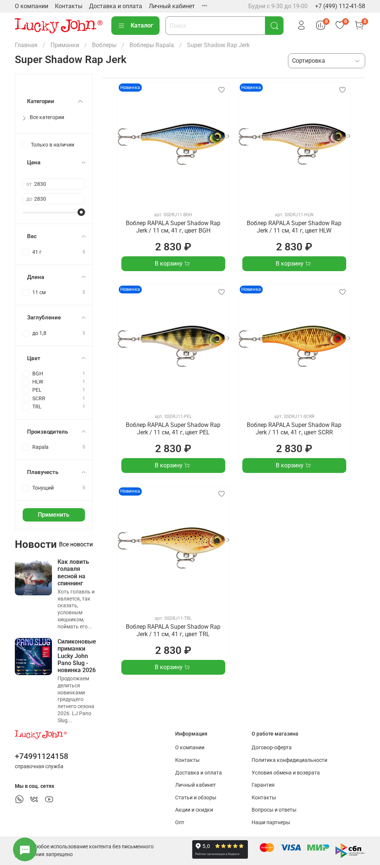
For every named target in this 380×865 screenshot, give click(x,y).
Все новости (76, 544)
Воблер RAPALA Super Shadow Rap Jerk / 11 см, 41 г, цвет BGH (173, 227)
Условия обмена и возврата (286, 773)
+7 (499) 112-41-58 (340, 6)
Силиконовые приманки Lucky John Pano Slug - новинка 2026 (77, 656)
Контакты (68, 6)
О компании (31, 6)
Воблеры (104, 45)
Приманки (64, 45)
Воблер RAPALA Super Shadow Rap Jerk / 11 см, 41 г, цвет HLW (294, 227)
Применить (53, 514)
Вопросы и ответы (274, 810)
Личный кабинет (172, 6)
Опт (179, 822)
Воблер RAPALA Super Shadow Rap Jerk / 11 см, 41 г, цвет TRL (173, 630)
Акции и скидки (194, 810)
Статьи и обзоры (195, 798)
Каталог (142, 25)
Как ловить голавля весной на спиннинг (73, 572)
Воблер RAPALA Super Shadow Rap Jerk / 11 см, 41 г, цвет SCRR (294, 428)
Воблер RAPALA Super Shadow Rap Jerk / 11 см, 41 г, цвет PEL (173, 428)
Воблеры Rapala (152, 45)
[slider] (81, 212)
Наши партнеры (271, 822)
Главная (26, 45)
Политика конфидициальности (289, 760)
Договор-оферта (272, 747)
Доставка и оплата (115, 6)
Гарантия (263, 785)
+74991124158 (41, 756)
